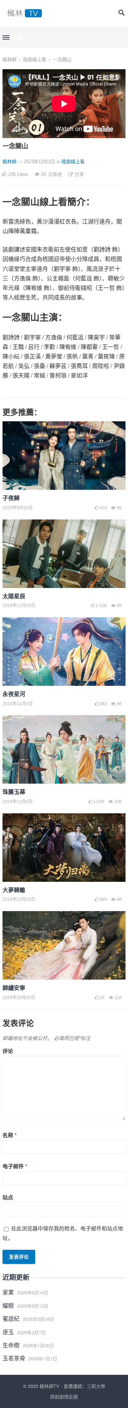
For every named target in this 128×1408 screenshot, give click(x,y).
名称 (9, 1135)
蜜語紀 (11, 1318)
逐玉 (8, 1332)
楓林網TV (49, 1386)
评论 (7, 1051)
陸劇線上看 (34, 59)
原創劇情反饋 (64, 1396)
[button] (12, 37)
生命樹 (11, 1345)
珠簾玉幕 (13, 792)
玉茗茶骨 (13, 1358)
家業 (8, 1292)
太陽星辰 (13, 596)
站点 (7, 1197)
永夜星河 (13, 694)
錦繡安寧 (13, 988)
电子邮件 (14, 1166)
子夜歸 (11, 498)
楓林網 (9, 59)
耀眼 (8, 1305)
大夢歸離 (13, 890)
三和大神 (96, 1386)
